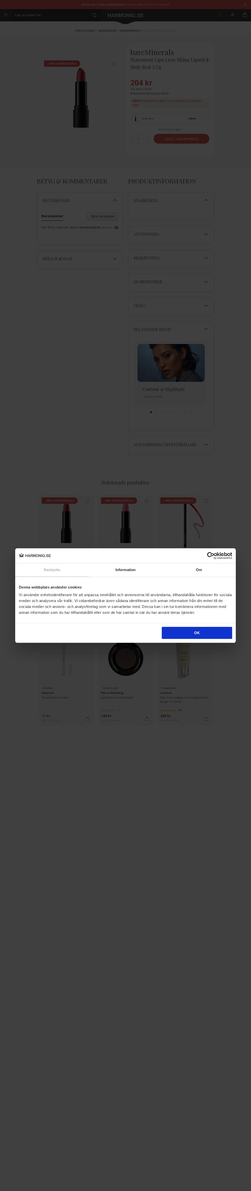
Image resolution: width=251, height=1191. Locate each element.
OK (197, 633)
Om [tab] (199, 570)
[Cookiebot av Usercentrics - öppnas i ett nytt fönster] (210, 555)
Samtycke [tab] (52, 570)
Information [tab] (125, 570)
